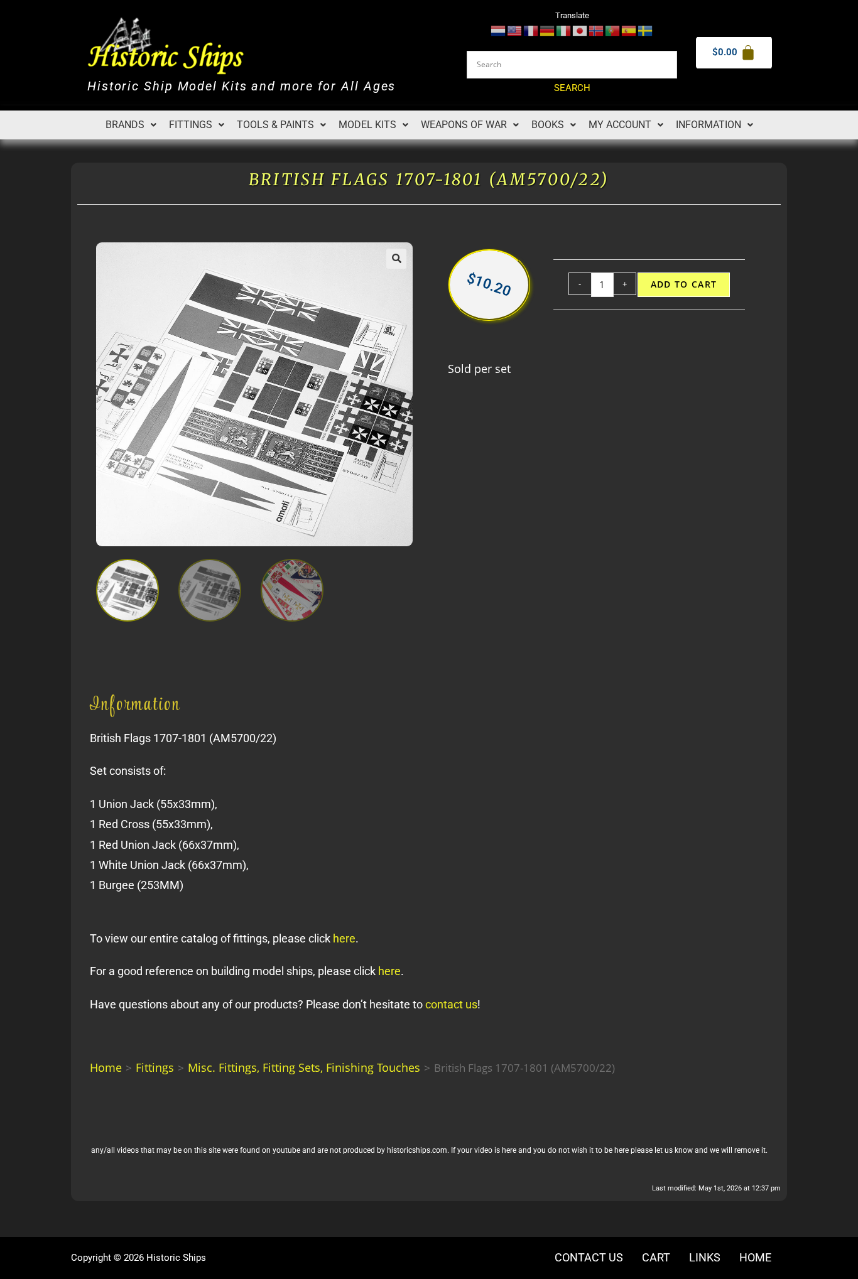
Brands (125, 125)
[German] (548, 30)
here (344, 938)
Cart (656, 1257)
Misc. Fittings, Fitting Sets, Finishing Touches (304, 1067)
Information (708, 125)
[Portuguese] (613, 30)
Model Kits (367, 125)
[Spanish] (629, 30)
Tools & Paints (275, 125)
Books (547, 125)
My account (620, 125)
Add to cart (684, 284)
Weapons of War (464, 125)
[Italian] (564, 30)
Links (704, 1257)
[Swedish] (646, 30)
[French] (531, 30)
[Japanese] (580, 30)
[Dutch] (499, 30)
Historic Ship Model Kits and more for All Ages (241, 86)
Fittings (190, 125)
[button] (131, 125)
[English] (515, 30)
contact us (451, 1004)
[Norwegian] (597, 30)
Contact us (589, 1257)
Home (106, 1067)
